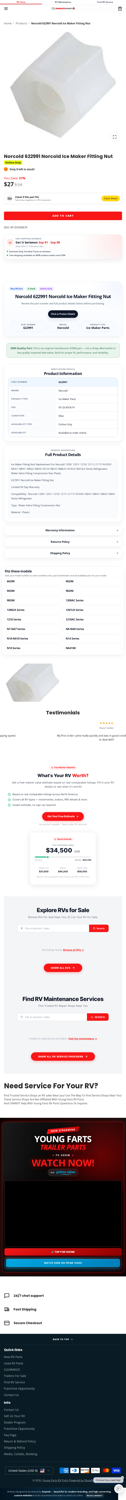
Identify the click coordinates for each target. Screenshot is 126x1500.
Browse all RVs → (73, 949)
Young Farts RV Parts (55, 1480)
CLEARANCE (12, 1370)
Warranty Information (60, 530)
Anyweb (46, 1491)
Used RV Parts (13, 1363)
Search (99, 1017)
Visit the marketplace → (82, 1038)
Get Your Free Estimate (61, 816)
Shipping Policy (60, 553)
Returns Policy (60, 542)
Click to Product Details (63, 314)
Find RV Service (105, 2)
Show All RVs (60, 967)
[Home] (63, 8)
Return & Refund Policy (20, 1441)
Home (7, 23)
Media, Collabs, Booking (20, 1454)
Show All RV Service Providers (60, 1056)
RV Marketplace (63, 2)
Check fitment (110, 198)
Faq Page (10, 1435)
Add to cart (63, 216)
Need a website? (94, 1495)
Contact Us (11, 1395)
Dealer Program (15, 1422)
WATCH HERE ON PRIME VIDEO (63, 1262)
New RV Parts (13, 1357)
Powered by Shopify (81, 1480)
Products (21, 23)
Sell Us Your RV (14, 1416)
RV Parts (21, 2)
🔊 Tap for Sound (63, 1252)
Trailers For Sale (15, 1376)
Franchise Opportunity (19, 1388)
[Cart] (120, 9)
